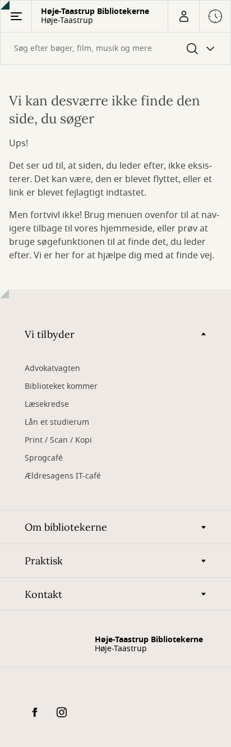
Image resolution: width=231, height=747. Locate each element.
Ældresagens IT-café (63, 476)
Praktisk (44, 560)
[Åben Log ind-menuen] (183, 16)
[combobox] (115, 48)
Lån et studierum (57, 422)
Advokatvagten (52, 368)
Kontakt (43, 594)
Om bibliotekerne (66, 527)
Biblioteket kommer (61, 386)
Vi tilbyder (50, 334)
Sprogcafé (44, 458)
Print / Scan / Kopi (58, 440)
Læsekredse (47, 404)
